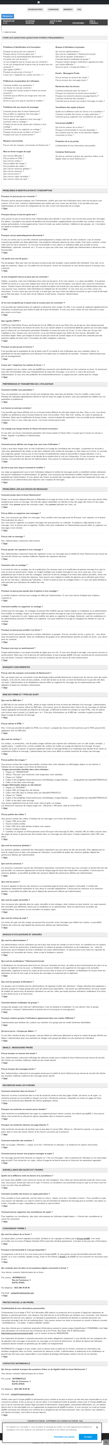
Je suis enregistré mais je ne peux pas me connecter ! (25, 62)
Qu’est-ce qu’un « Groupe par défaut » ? (71, 67)
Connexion (53, 9)
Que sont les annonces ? (13, 171)
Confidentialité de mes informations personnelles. (75, 146)
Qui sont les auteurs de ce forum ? (69, 127)
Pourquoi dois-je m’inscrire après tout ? (19, 54)
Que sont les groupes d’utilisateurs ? (70, 57)
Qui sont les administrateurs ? (67, 51)
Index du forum (10, 32)
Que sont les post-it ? (12, 174)
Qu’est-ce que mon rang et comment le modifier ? (23, 101)
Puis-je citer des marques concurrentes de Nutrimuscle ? (26, 145)
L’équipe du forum (36, 1421)
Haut (5, 208)
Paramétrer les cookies (64, 1437)
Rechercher (8, 16)
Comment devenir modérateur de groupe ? (72, 59)
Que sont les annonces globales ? (17, 169)
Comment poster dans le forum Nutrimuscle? (21, 111)
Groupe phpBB (83, 1238)
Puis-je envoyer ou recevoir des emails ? (72, 77)
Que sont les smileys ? (12, 161)
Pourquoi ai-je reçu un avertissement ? (19, 135)
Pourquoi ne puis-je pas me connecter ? (19, 51)
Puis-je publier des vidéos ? (14, 166)
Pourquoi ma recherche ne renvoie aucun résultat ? (76, 93)
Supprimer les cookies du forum (62, 1421)
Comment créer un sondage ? (15, 122)
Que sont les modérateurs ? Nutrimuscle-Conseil (75, 54)
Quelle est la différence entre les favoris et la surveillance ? (79, 111)
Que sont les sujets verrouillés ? (16, 176)
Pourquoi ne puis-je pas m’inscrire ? (18, 72)
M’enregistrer (35, 9)
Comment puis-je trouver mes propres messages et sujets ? (80, 101)
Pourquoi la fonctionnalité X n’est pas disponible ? (76, 130)
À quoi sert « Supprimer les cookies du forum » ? (23, 75)
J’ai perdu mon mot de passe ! (15, 59)
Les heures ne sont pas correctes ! (17, 88)
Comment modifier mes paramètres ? (18, 85)
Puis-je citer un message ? (14, 116)
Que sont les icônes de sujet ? (15, 179)
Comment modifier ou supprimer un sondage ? (22, 129)
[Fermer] (97, 1427)
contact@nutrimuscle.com (22, 1293)
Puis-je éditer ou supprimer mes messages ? (21, 114)
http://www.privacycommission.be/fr (17, 1333)
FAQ (81, 1421)
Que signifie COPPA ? (12, 70)
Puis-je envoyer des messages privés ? (71, 80)
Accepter (88, 1437)
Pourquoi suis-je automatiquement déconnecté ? (23, 57)
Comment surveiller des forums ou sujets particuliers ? (77, 114)
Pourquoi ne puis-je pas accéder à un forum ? (22, 132)
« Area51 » (62, 1257)
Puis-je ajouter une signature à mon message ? (22, 119)
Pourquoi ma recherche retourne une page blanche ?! (77, 96)
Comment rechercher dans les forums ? (71, 91)
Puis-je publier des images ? (15, 163)
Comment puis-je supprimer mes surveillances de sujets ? (79, 117)
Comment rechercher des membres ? (70, 98)
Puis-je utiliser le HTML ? (13, 158)
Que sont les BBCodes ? (13, 156)
